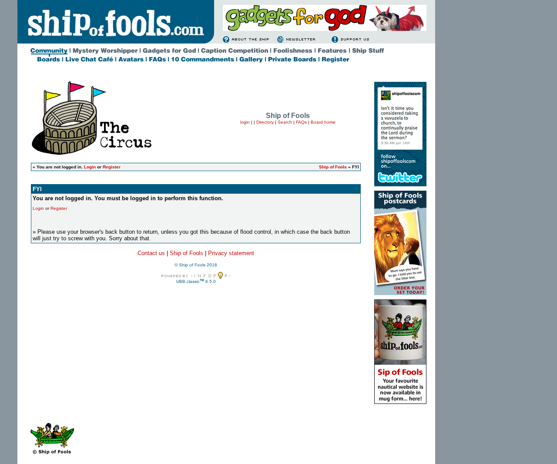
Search (285, 122)
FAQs (301, 122)
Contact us (151, 253)
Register (112, 167)
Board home (323, 122)
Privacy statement (231, 253)
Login (90, 167)
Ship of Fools (333, 167)
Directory (265, 122)
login (245, 122)
